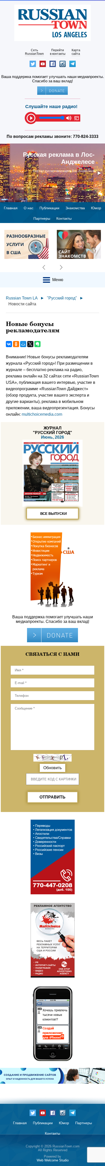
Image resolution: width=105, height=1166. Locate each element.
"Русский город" (62, 298)
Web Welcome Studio (53, 1160)
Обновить (52, 768)
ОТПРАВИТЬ (52, 797)
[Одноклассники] (16, 344)
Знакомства (75, 208)
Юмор (96, 208)
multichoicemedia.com (42, 414)
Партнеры (41, 218)
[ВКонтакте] (9, 344)
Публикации (49, 208)
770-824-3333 (85, 136)
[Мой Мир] (23, 344)
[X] (30, 344)
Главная (11, 208)
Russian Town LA (22, 298)
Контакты (64, 218)
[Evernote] (37, 344)
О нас (28, 208)
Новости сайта (22, 304)
